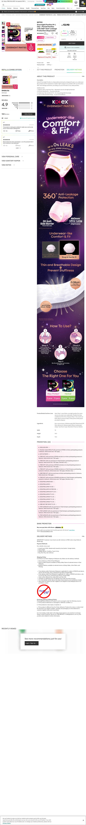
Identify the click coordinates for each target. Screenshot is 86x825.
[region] (43, 820)
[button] (82, 3)
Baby (53, 8)
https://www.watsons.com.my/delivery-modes (70, 580)
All (2, 118)
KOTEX (39, 22)
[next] (71, 8)
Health (28, 8)
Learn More (72, 530)
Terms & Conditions (45, 531)
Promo (3, 8)
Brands (78, 8)
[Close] (83, 820)
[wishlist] (52, 33)
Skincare (15, 8)
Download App (31, 1)
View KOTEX (7, 165)
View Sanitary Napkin (11, 161)
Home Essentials (60, 8)
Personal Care (35, 8)
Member (9, 8)
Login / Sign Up (30, 643)
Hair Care (43, 8)
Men (49, 8)
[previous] (38, 68)
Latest (6, 118)
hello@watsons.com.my (72, 614)
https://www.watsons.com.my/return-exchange (68, 613)
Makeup (22, 8)
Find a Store (39, 1)
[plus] (81, 39)
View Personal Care (11, 156)
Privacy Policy (7, 823)
